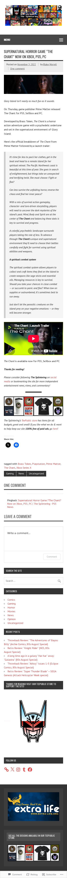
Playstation (38, 463)
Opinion (11, 619)
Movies (11, 611)
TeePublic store (29, 420)
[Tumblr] (24, 769)
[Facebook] (30, 769)
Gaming (10, 473)
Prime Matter (53, 463)
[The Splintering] (33, 24)
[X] (12, 769)
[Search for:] (33, 580)
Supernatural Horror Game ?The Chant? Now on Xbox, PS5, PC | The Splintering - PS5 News (34, 504)
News (21, 473)
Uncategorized (36, 473)
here (55, 428)
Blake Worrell (50, 64)
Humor (11, 607)
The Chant (9, 467)
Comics (11, 599)
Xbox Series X (23, 467)
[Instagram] (18, 769)
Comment (52, 556)
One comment (17, 68)
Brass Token (24, 463)
